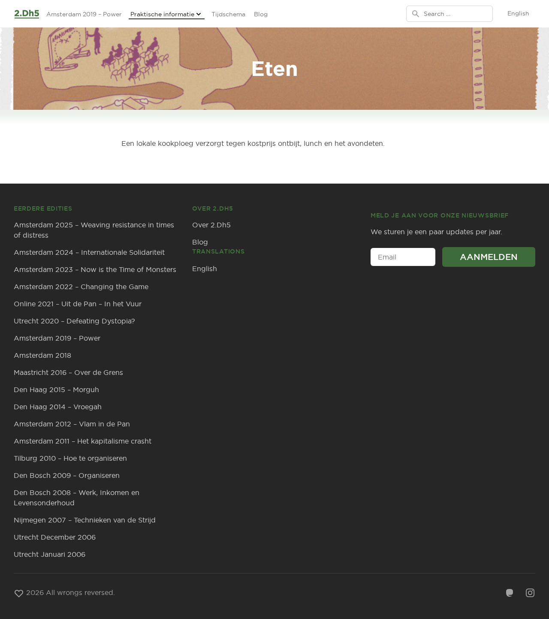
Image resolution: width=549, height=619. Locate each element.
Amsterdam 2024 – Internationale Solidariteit (89, 252)
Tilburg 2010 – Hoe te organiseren (70, 458)
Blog (261, 14)
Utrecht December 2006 (55, 537)
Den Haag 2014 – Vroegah (58, 406)
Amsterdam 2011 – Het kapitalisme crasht (82, 441)
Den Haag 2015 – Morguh (56, 389)
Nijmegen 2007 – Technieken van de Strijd (85, 520)
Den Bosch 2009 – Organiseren (67, 475)
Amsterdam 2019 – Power (84, 14)
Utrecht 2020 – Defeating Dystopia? (74, 321)
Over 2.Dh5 (211, 224)
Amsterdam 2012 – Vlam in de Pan (72, 424)
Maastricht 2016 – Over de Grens (68, 372)
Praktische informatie (162, 14)
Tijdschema (228, 14)
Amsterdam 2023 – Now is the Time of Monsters (95, 269)
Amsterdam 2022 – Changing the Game (81, 286)
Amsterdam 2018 (42, 355)
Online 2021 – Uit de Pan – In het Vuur (78, 303)
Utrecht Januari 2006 (49, 554)
